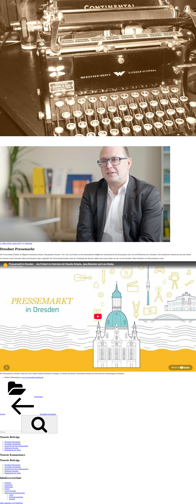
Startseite (8, 483)
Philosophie (9, 487)
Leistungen (8, 485)
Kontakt (12, 499)
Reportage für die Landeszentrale (16, 446)
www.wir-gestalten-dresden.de (32, 377)
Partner (7, 489)
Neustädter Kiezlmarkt (13, 444)
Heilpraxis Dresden (11, 448)
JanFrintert (28, 243)
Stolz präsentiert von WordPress (11, 503)
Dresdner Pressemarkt (12, 442)
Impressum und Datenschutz (15, 493)
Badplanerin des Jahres (13, 450)
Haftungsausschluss (16, 497)
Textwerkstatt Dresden (12, 139)
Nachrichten (38, 397)
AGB (11, 495)
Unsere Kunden (10, 491)
